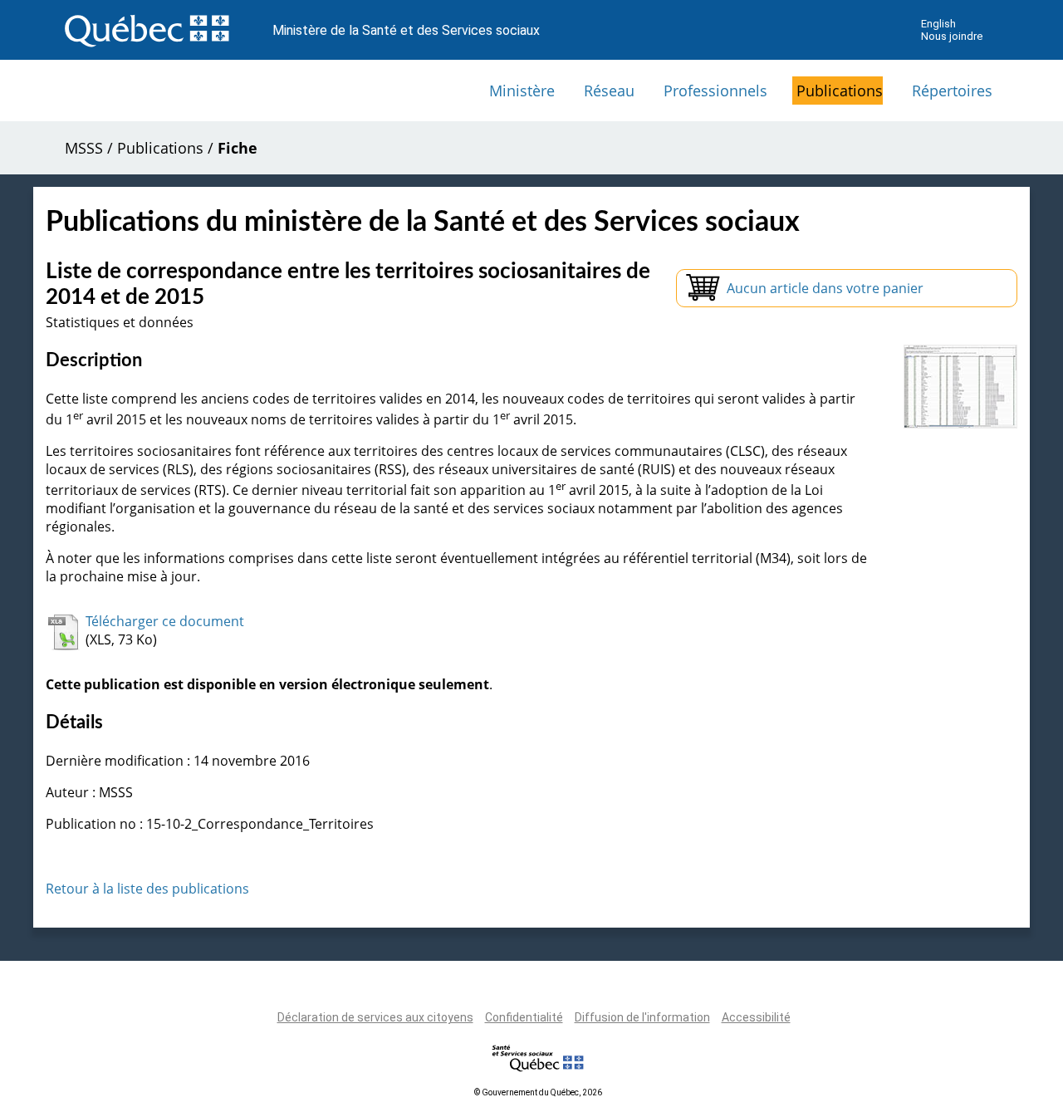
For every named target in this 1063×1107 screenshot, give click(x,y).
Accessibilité (756, 1017)
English (938, 23)
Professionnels (715, 90)
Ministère (522, 90)
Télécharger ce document (165, 621)
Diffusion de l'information (642, 1017)
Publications (839, 90)
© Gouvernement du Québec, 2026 (538, 1092)
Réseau (609, 90)
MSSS (84, 148)
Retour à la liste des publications (147, 888)
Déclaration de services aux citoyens (375, 1017)
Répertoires (952, 90)
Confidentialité (524, 1017)
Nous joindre (951, 36)
